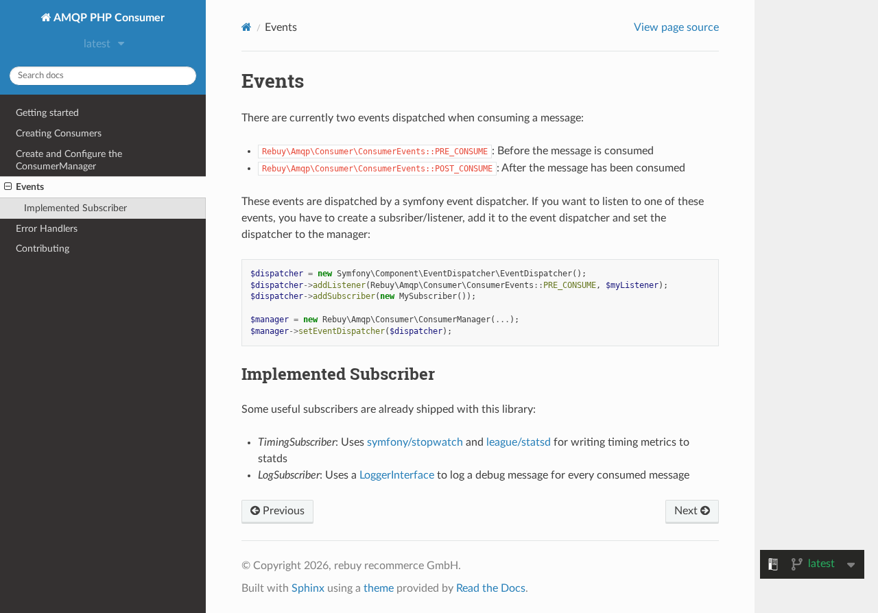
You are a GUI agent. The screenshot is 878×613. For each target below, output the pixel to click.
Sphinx (308, 588)
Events (30, 187)
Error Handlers (47, 229)
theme (379, 588)
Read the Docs (490, 588)
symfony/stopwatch (415, 442)
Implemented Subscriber (75, 208)
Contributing (42, 248)
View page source (676, 27)
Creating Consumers (59, 133)
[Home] (246, 27)
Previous (282, 510)
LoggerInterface (396, 475)
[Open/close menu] (8, 187)
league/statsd (518, 442)
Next (687, 510)
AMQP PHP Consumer (108, 17)
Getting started (47, 113)
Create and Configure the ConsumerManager (69, 160)
